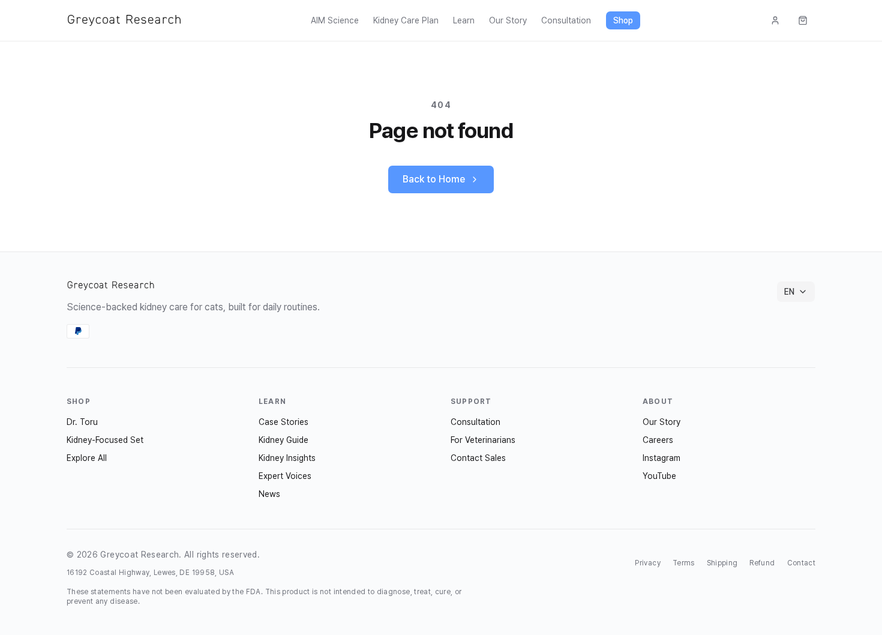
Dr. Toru (82, 422)
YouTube (659, 476)
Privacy (647, 563)
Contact (801, 563)
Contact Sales (478, 458)
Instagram (661, 458)
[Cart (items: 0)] (802, 20)
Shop (623, 20)
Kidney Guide (283, 440)
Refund (762, 563)
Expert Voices (285, 476)
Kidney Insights (287, 458)
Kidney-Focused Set (105, 440)
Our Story (508, 20)
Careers (658, 440)
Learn (464, 20)
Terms (684, 563)
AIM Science (335, 20)
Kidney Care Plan (406, 20)
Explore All (87, 458)
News (269, 494)
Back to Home (434, 179)
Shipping (722, 563)
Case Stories (283, 422)
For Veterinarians (483, 440)
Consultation (566, 20)
